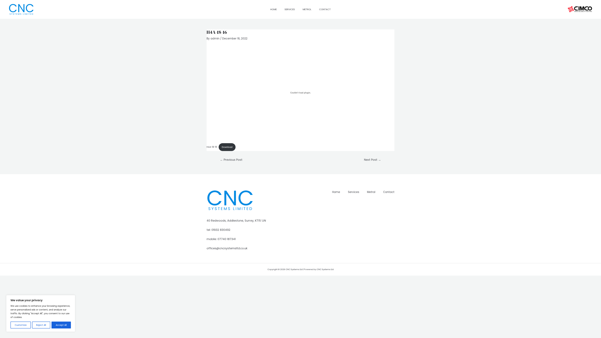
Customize (21, 325)
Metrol (307, 9)
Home (273, 9)
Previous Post (231, 160)
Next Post (372, 160)
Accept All (61, 325)
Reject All (41, 325)
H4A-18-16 (212, 147)
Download (227, 147)
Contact (325, 9)
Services (290, 9)
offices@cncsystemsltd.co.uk (227, 248)
